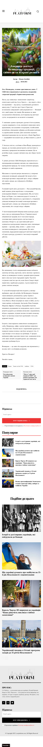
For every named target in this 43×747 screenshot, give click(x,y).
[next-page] (6, 658)
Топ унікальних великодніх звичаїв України (9, 375)
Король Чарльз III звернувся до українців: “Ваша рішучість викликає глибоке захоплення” (26, 463)
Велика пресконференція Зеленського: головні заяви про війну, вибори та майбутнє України (28, 483)
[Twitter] (19, 397)
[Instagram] (8, 702)
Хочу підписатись (20, 420)
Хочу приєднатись (20, 720)
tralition (27, 366)
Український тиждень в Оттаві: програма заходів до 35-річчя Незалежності (26, 473)
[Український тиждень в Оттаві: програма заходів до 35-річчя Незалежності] (8, 473)
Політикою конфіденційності (32, 426)
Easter (10, 366)
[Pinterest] (24, 397)
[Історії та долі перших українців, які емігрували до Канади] (8, 442)
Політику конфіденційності (26, 725)
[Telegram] (12, 702)
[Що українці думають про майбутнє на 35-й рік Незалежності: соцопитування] (8, 453)
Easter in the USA (18, 366)
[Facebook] (14, 397)
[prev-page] (3, 658)
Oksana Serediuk (24, 79)
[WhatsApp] (29, 397)
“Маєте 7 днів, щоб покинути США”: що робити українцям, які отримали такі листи (30, 376)
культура (21, 62)
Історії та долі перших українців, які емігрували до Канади (18, 535)
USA (32, 366)
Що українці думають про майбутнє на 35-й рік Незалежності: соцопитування (27, 453)
